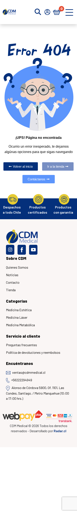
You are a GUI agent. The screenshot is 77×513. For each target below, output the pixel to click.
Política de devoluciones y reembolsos (33, 352)
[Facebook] (22, 250)
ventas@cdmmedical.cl (28, 372)
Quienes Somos (17, 267)
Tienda (11, 290)
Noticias (12, 275)
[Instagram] (10, 250)
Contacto (12, 282)
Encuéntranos (19, 363)
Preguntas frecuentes (21, 345)
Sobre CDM (16, 258)
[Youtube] (33, 250)
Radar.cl (60, 431)
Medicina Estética (19, 310)
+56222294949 (21, 380)
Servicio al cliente (23, 336)
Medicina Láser (16, 317)
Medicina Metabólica (20, 325)
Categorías (16, 301)
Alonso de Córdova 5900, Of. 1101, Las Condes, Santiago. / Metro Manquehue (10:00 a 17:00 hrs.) (37, 393)
